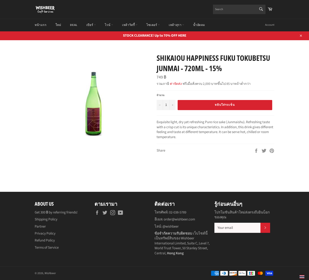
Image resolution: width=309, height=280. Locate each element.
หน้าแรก (40, 25)
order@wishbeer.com (179, 219)
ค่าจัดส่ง (176, 83)
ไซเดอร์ (152, 25)
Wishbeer (50, 273)
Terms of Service (47, 247)
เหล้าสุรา (175, 25)
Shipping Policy (46, 219)
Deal (73, 25)
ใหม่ (58, 25)
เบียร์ (90, 25)
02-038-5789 (177, 212)
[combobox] (239, 9)
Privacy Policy (45, 233)
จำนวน (160, 95)
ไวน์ (108, 25)
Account (269, 25)
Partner (40, 226)
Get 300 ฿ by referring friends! (56, 212)
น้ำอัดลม (199, 25)
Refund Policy (45, 240)
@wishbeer (170, 226)
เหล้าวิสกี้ (129, 25)
